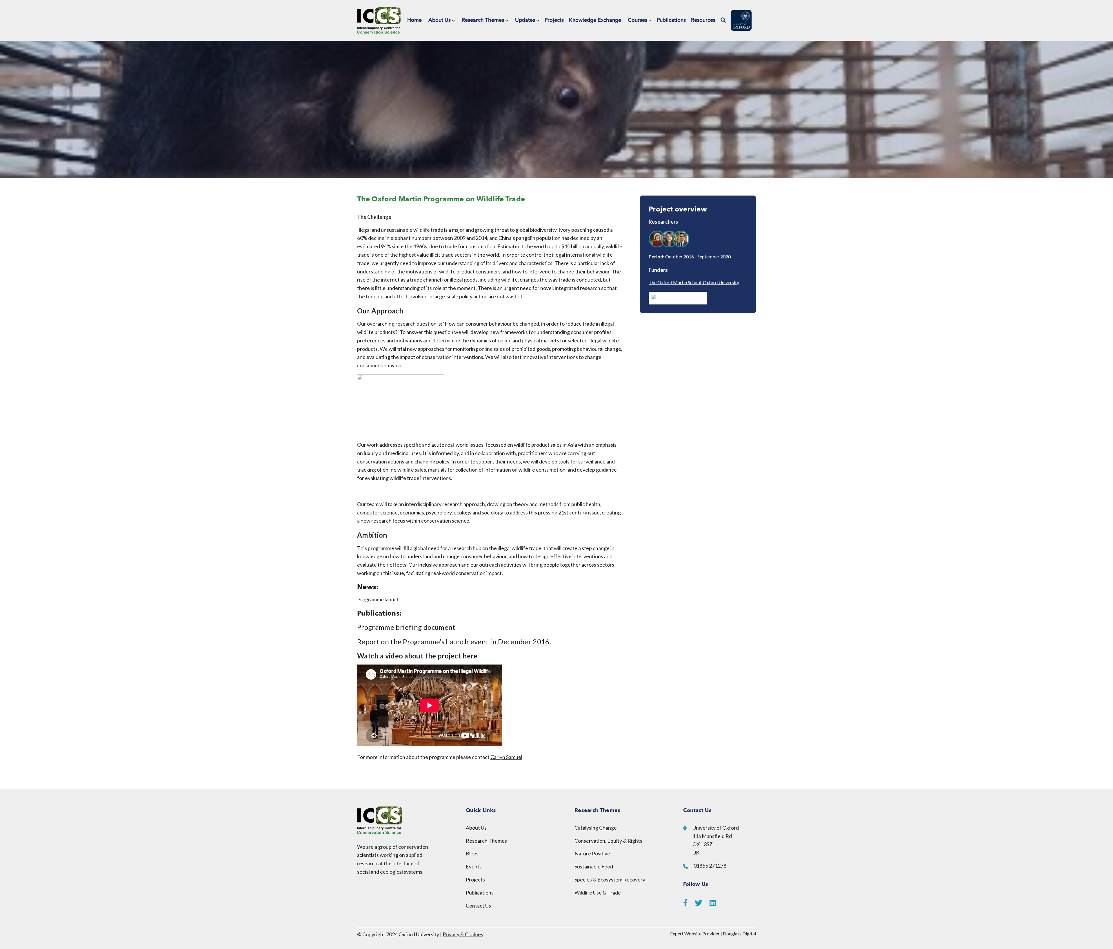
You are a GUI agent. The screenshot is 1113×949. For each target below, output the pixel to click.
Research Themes (483, 20)
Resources (703, 20)
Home (414, 20)
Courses (637, 20)
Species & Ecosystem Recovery (609, 879)
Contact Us (478, 905)
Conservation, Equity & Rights (608, 840)
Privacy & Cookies (463, 934)
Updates (525, 20)
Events (474, 866)
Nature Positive (592, 853)
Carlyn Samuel (506, 757)
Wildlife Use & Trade (597, 892)
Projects (554, 20)
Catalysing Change (595, 827)
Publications (671, 20)
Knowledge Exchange (595, 20)
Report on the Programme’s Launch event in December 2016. (454, 641)
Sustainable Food (593, 866)
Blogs (472, 853)
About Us (439, 20)
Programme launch (378, 599)
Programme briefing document (406, 627)
